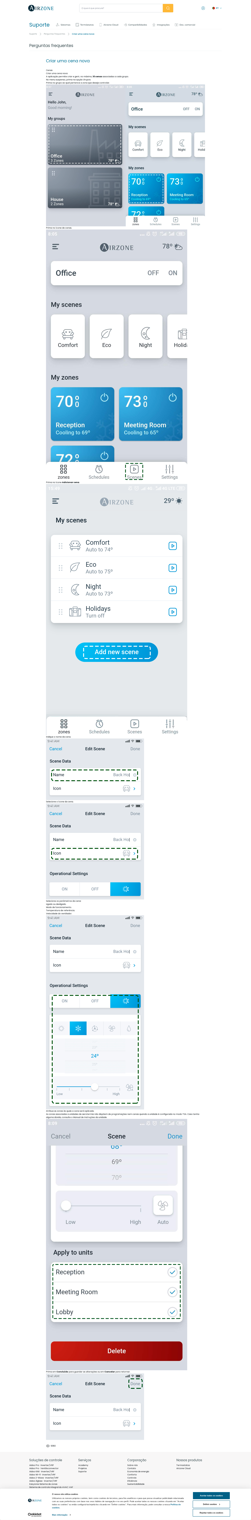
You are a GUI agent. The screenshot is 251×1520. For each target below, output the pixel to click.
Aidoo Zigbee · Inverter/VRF (43, 1480)
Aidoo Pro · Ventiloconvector (44, 1468)
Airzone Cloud (183, 1468)
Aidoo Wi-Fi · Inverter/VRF (42, 1474)
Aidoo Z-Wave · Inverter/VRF (44, 1477)
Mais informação (59, 1515)
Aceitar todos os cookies (211, 1495)
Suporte (82, 1471)
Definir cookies (210, 1504)
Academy (83, 1465)
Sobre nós (132, 1465)
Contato (131, 1468)
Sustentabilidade (135, 1484)
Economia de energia (138, 1471)
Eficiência (132, 1480)
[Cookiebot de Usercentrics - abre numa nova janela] (34, 1515)
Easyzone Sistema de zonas (43, 1484)
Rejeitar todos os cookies (211, 1513)
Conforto (132, 1474)
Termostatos (183, 1465)
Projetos (82, 1468)
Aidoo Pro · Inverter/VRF (41, 1465)
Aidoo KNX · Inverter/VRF (41, 1471)
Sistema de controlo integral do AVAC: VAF (51, 1487)
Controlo (131, 1477)
